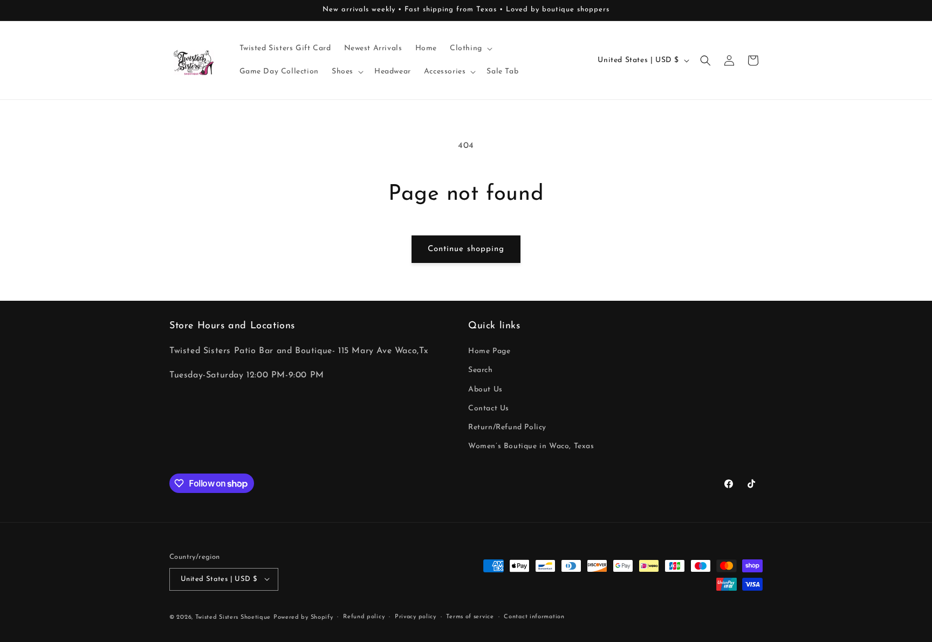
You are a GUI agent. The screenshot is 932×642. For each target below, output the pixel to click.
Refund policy (364, 616)
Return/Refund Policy (507, 427)
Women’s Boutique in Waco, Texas (531, 447)
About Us (485, 390)
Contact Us (488, 408)
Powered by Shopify (303, 617)
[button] (470, 48)
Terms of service (470, 616)
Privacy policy (415, 616)
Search (480, 371)
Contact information (534, 616)
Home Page (489, 352)
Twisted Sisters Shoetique (233, 617)
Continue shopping (466, 249)
